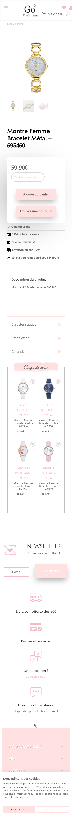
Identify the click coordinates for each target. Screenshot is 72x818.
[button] (28, 177)
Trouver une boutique (36, 211)
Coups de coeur (36, 367)
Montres (15, 24)
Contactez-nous (36, 676)
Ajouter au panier (36, 194)
